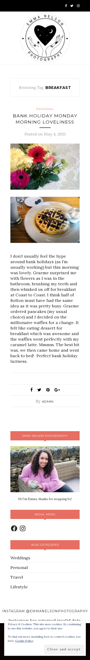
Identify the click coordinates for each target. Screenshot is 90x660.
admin (48, 401)
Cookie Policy (24, 640)
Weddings (20, 557)
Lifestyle (19, 586)
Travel (16, 577)
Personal (45, 109)
